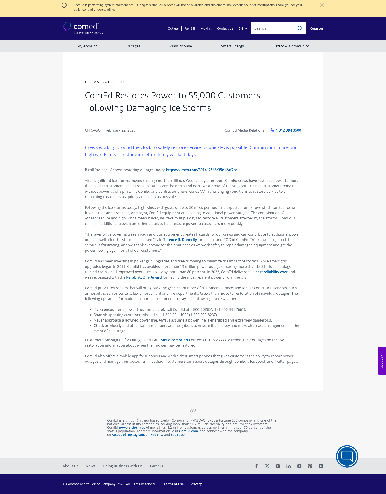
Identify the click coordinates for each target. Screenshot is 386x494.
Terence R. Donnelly (180, 239)
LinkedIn (152, 434)
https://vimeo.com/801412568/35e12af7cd (201, 169)
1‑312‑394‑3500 (288, 130)
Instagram (136, 434)
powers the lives (132, 427)
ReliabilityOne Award (144, 277)
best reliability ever (271, 271)
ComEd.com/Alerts (174, 339)
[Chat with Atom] (347, 456)
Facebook (119, 434)
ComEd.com (188, 431)
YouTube (178, 434)
